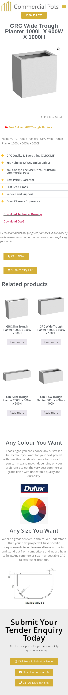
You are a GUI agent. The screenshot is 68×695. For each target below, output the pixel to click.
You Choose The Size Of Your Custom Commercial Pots (31, 171)
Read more (17, 342)
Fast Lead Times (17, 187)
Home (5, 138)
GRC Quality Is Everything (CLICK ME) (30, 156)
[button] (64, 6)
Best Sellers (16, 127)
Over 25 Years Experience (23, 201)
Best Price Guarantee (20, 180)
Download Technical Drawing (22, 214)
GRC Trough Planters (38, 127)
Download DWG (13, 221)
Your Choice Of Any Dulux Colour (28, 163)
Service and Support (19, 194)
